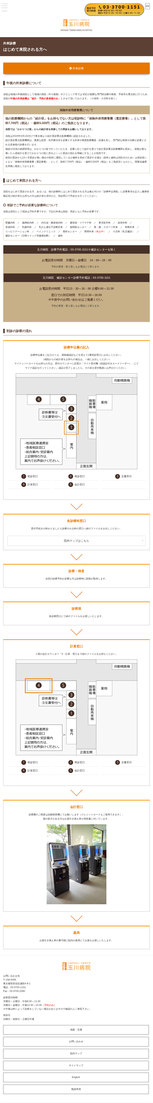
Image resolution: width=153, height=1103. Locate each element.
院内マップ (76, 1053)
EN (147, 6)
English (76, 1077)
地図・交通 (76, 1029)
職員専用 (76, 1089)
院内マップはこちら (76, 540)
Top (143, 1093)
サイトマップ (76, 1065)
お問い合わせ (76, 1041)
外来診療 (78, 68)
